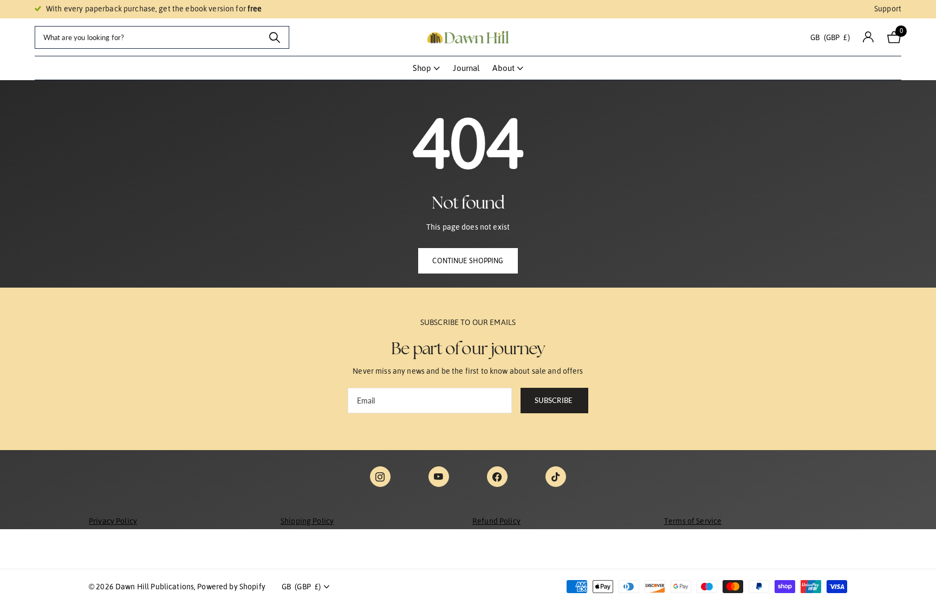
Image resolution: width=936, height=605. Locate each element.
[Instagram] (380, 476)
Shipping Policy (307, 521)
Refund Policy (496, 521)
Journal (466, 68)
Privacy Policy (113, 521)
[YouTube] (438, 476)
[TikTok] (555, 476)
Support (887, 8)
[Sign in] (868, 37)
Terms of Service (693, 521)
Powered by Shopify (231, 586)
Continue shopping (467, 261)
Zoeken (274, 37)
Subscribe (554, 400)
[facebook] (497, 476)
